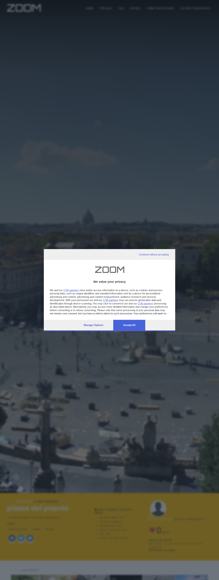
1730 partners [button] (71, 290)
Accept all (129, 325)
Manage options (93, 325)
